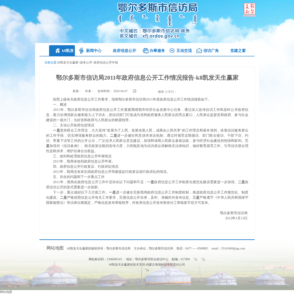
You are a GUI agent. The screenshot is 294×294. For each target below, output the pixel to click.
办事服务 (157, 50)
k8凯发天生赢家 (67, 62)
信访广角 (211, 50)
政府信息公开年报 (106, 62)
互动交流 (184, 50)
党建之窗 (238, 50)
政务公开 (86, 62)
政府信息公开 (124, 50)
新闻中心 (94, 50)
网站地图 (55, 248)
